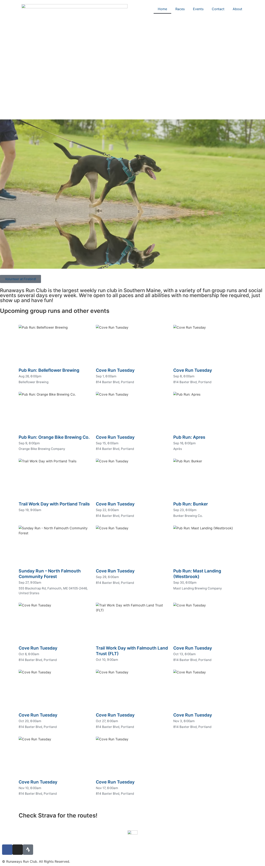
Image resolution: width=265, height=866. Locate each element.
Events (198, 9)
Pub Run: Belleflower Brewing (49, 370)
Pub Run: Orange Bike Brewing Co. (54, 437)
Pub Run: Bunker (190, 503)
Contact (218, 9)
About (237, 9)
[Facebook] (7, 849)
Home (162, 9)
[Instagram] (17, 849)
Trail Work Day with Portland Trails (54, 503)
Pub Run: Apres (189, 437)
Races (180, 9)
